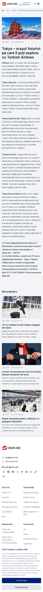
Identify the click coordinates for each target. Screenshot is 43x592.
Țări (24, 529)
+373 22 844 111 (24, 4)
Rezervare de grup (31, 493)
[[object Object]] (4, 472)
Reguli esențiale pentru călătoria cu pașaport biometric (20, 420)
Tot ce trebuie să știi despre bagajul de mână (21, 326)
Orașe (25, 534)
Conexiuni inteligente (31, 507)
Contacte (5, 497)
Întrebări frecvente (9, 502)
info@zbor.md (11, 457)
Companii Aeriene (30, 539)
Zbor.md (6, 275)
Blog (7, 10)
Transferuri (27, 544)
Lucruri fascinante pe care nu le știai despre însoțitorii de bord (21, 373)
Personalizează (21, 587)
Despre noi (6, 493)
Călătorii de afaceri (30, 502)
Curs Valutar (6, 512)
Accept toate (21, 580)
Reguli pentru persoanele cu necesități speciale (9, 540)
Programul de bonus (10, 507)
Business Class (29, 497)
